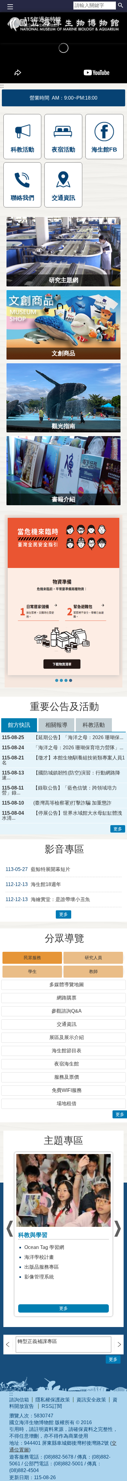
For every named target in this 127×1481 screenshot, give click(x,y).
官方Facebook (40, 1276)
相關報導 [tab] (56, 725)
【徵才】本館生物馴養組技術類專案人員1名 (63, 760)
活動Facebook (40, 1267)
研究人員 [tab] (93, 957)
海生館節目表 (66, 1050)
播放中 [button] (17, 523)
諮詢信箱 (19, 1399)
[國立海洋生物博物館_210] (63, 596)
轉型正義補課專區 (37, 1341)
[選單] (10, 7)
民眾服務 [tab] (32, 957)
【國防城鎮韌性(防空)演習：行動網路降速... (61, 775)
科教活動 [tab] (94, 725)
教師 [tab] (93, 971)
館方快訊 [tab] (19, 725)
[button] (120, 6)
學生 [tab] (32, 971)
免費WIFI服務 (67, 1090)
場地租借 (66, 1103)
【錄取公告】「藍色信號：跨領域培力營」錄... (59, 790)
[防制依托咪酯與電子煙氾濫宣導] (61, 680)
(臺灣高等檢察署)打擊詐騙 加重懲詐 (72, 803)
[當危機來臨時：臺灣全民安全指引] (70, 680)
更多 (117, 828)
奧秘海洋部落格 (41, 1247)
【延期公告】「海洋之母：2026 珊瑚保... (78, 737)
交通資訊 (66, 1024)
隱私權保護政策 (52, 1399)
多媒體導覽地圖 (66, 984)
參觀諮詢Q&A (66, 1011)
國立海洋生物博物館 (63, 32)
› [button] (9, 1229)
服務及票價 (66, 1077)
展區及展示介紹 (66, 1037)
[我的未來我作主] (56, 680)
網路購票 (66, 997)
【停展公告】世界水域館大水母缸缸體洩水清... (62, 816)
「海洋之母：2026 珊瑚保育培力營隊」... (78, 747)
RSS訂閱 (52, 1406)
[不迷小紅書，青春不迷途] (66, 680)
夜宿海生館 (66, 1063)
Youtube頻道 (38, 1257)
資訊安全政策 (91, 1399)
